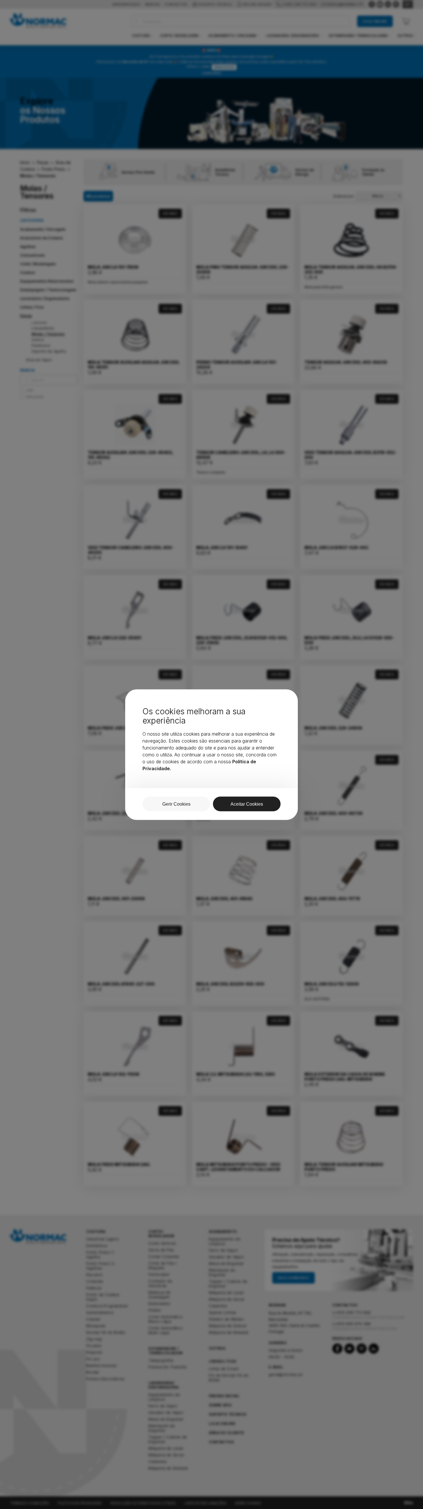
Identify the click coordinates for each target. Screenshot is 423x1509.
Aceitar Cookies (246, 803)
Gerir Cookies (176, 803)
